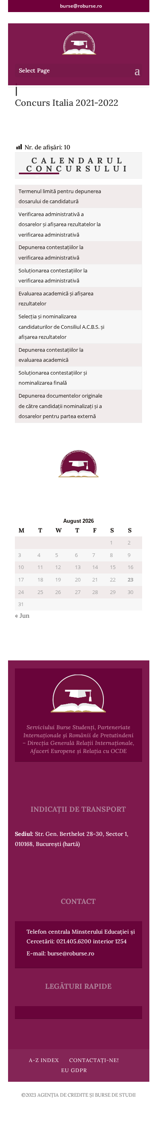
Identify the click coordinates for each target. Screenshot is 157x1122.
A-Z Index (44, 1060)
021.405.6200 (73, 941)
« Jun (22, 615)
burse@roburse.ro (71, 953)
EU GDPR (74, 1070)
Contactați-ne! (94, 1060)
